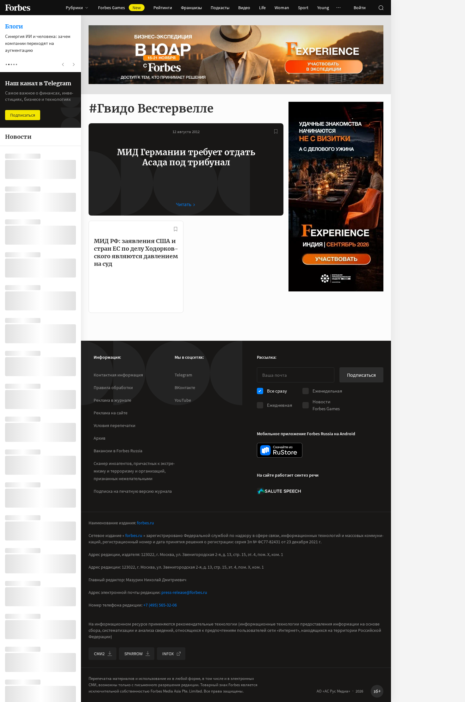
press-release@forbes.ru (184, 592)
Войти (360, 7)
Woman (282, 7)
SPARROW (133, 653)
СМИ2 (99, 653)
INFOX (168, 653)
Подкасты (220, 7)
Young (323, 7)
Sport (303, 7)
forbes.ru (145, 523)
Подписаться (361, 375)
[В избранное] (276, 131)
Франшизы (191, 7)
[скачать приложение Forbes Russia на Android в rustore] (279, 450)
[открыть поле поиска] (381, 8)
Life (262, 7)
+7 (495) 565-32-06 (160, 605)
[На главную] (17, 7)
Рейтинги (162, 7)
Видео (244, 7)
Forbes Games (119, 7)
